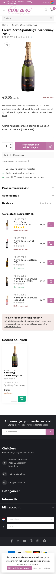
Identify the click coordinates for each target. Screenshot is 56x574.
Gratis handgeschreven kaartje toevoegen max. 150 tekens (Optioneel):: (25, 127)
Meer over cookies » (41, 568)
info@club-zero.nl (36, 324)
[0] (52, 10)
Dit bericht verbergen (19, 568)
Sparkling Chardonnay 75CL (24, 25)
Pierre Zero (8, 37)
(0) (32, 37)
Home (5, 25)
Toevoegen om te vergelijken (14, 161)
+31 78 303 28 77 (12, 326)
